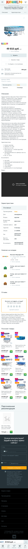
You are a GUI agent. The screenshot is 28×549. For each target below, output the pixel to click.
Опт (2, 521)
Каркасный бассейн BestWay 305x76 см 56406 (20, 393)
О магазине (4, 506)
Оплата (3, 511)
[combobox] (4, 451)
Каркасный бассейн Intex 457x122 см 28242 (20, 347)
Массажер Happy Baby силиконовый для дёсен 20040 (6, 427)
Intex (18, 85)
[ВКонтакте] (14, 536)
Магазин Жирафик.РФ (16, 254)
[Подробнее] (11, 432)
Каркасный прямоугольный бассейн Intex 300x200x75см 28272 (20, 370)
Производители (5, 496)
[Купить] (11, 351)
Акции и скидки (5, 491)
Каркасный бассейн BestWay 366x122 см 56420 (6, 347)
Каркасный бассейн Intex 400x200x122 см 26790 (6, 393)
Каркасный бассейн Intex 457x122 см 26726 (6, 370)
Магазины (4, 501)
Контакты (4, 526)
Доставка (4, 516)
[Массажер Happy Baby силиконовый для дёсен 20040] (7, 418)
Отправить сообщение (14, 468)
